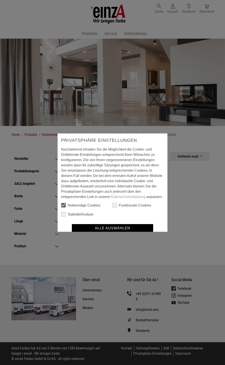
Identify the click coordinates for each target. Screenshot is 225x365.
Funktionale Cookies (135, 205)
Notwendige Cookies (84, 205)
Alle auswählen (112, 228)
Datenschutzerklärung (128, 197)
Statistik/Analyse (81, 214)
